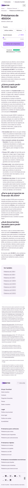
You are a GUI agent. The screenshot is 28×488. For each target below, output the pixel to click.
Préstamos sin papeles (7, 448)
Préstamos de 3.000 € (9, 274)
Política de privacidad (7, 412)
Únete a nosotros (5, 404)
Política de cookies (6, 418)
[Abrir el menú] (24, 5)
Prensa (3, 401)
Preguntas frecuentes (6, 398)
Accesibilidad (4, 421)
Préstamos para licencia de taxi (9, 468)
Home (2, 8)
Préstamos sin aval (6, 454)
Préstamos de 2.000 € (9, 271)
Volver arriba (22, 383)
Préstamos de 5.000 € (9, 277)
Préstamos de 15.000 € (10, 281)
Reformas (19, 30)
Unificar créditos (8, 30)
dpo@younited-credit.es (9, 357)
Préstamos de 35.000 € (10, 293)
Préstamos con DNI (6, 451)
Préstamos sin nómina (7, 445)
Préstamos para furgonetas (8, 434)
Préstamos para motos (7, 431)
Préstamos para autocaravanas (9, 437)
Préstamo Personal (12, 8)
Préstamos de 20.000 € (10, 284)
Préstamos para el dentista (8, 465)
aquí (6, 351)
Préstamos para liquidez (7, 462)
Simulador (4, 10)
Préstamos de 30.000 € (10, 290)
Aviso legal (4, 415)
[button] (21, 35)
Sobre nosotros (5, 392)
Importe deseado (7, 35)
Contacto (3, 395)
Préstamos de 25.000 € (10, 287)
